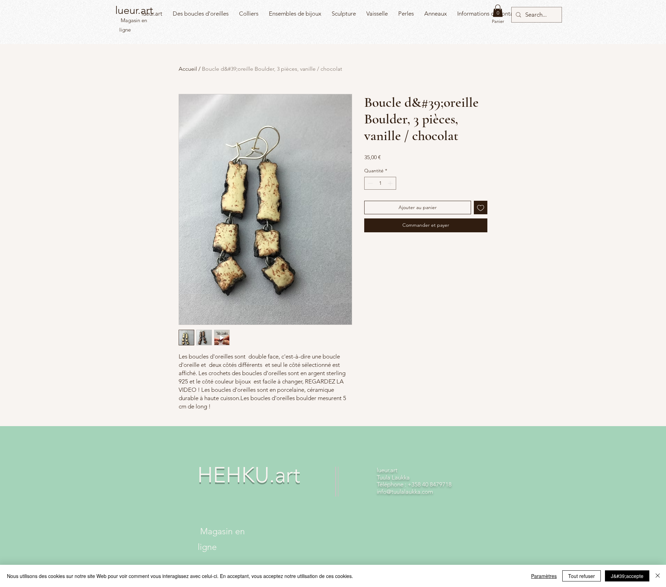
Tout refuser (581, 575)
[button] (498, 11)
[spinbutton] (380, 183)
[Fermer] (658, 575)
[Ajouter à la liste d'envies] (480, 207)
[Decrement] (369, 183)
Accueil (188, 69)
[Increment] (390, 183)
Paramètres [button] (544, 575)
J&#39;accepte (627, 575)
